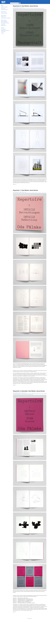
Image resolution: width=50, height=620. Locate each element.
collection (30, 393)
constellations (34, 393)
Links (2, 33)
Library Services (4, 9)
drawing (37, 393)
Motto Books (3, 20)
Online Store (3, 11)
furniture (40, 393)
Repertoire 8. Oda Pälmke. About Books (25, 6)
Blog (2, 5)
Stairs (22, 394)
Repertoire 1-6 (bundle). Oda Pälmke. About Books (29, 391)
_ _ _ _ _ (3, 34)
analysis (20, 393)
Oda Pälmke (36, 8)
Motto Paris (3, 16)
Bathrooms (26, 393)
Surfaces (24, 394)
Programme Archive (5, 30)
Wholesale (3, 8)
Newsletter (3, 31)
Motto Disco (3, 25)
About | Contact (4, 6)
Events (2, 27)
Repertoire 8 (40, 8)
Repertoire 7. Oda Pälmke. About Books (25, 190)
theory (27, 394)
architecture (20, 8)
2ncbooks (3, 24)
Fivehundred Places (5, 22)
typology (29, 394)
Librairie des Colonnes (5, 17)
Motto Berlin (3, 15)
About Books (16, 8)
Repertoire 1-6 (19, 394)
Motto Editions (4, 21)
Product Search (4, 13)
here (15, 184)
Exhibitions (3, 29)
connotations (24, 8)
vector (43, 8)
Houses (42, 393)
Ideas (30, 8)
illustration (17, 7)
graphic (27, 8)
